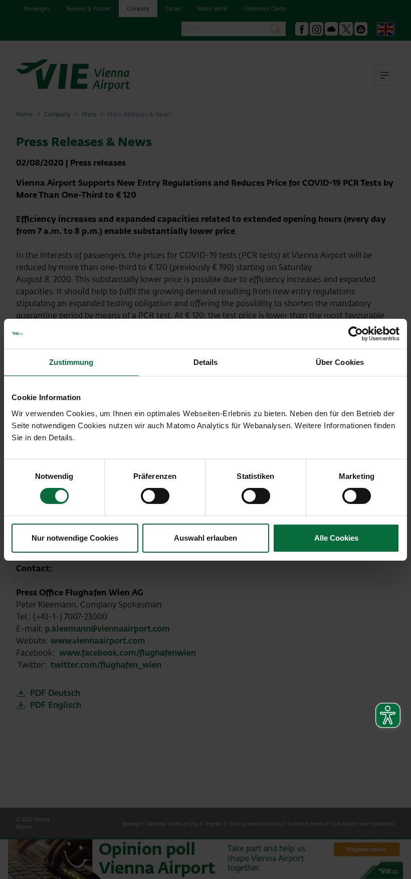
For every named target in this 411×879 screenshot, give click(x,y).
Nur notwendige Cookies (75, 538)
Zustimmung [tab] (71, 361)
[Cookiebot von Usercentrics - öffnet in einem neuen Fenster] (355, 333)
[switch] (155, 496)
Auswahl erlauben (205, 538)
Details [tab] (205, 361)
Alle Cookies (336, 538)
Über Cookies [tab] (340, 361)
